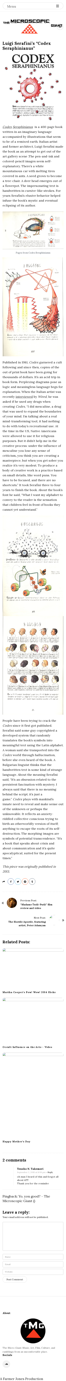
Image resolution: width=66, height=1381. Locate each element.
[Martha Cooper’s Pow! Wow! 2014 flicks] (33, 968)
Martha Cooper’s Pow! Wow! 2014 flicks (29, 992)
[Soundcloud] (6, 1364)
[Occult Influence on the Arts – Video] (33, 1020)
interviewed (24, 397)
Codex (7, 127)
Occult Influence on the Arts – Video (27, 1047)
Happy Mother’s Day (16, 1141)
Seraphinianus (23, 127)
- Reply (49, 1172)
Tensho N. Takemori (30, 1168)
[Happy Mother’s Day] (33, 1095)
